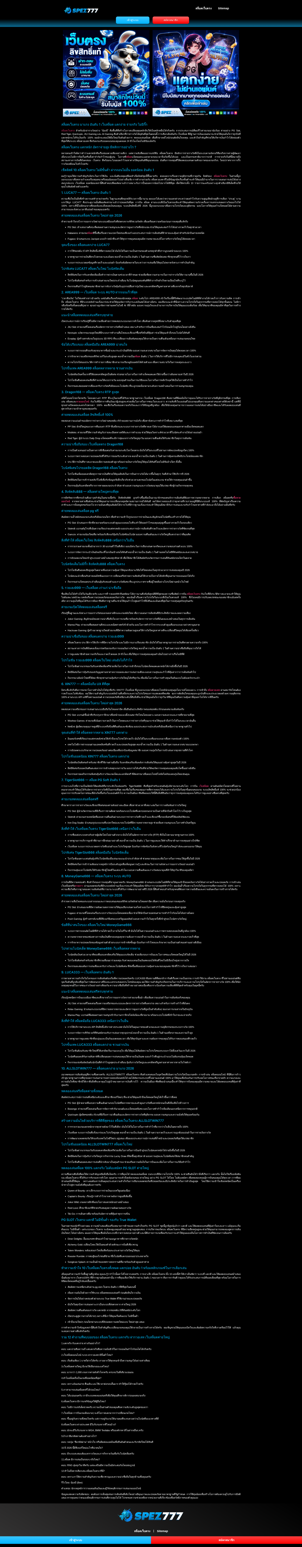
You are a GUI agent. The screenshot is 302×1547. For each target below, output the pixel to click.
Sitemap (223, 8)
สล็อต (135, 298)
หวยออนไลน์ (82, 401)
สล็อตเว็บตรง (204, 8)
